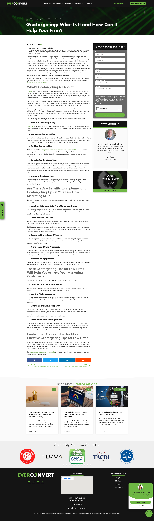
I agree (99, 103)
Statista (29, 91)
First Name (98, 52)
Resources (78, 3)
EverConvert (42, 513)
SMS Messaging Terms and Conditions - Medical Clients (105, 513)
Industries (68, 3)
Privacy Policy (60, 513)
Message (98, 86)
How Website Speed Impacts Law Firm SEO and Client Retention (75, 414)
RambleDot (68, 513)
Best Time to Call (100, 80)
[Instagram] (33, 481)
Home (27, 19)
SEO (31, 19)
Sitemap (87, 513)
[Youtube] (38, 481)
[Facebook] (29, 481)
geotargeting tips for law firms (37, 83)
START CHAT (140, 502)
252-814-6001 (119, 3)
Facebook (30, 126)
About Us (47, 3)
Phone (97, 69)
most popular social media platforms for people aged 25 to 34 (60, 150)
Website (97, 74)
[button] (34, 360)
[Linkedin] (42, 481)
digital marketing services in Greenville (42, 352)
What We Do (57, 3)
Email (97, 63)
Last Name (98, 57)
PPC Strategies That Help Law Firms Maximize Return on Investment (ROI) (41, 414)
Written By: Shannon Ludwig (41, 48)
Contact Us (88, 3)
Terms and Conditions (78, 513)
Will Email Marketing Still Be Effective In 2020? (110, 413)
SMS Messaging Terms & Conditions (114, 96)
